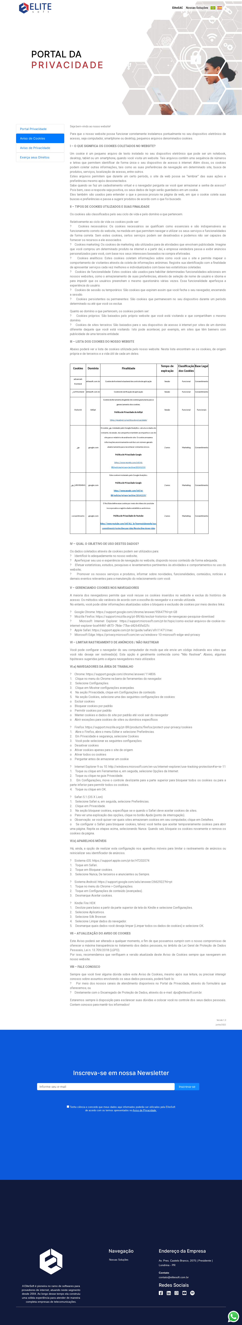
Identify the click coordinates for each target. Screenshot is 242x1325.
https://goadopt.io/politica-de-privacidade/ (128, 420)
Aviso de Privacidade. (145, 1110)
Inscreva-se (187, 1087)
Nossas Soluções (197, 7)
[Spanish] (219, 7)
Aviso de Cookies (32, 138)
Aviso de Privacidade (35, 148)
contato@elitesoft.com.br (174, 1277)
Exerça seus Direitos (34, 157)
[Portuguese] (213, 7)
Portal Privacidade (33, 129)
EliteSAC (177, 7)
